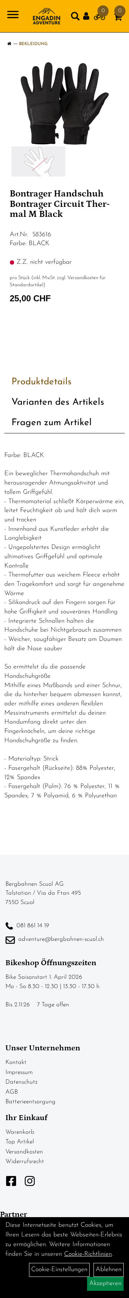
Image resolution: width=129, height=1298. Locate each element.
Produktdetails (41, 382)
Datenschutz (21, 1082)
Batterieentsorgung (30, 1102)
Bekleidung (33, 44)
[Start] (9, 44)
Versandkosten (24, 1152)
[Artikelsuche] (75, 18)
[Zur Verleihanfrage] (99, 18)
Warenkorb (19, 1132)
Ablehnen (108, 1270)
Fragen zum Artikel (51, 423)
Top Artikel (19, 1142)
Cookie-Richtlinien (88, 1254)
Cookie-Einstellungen (59, 1270)
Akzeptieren (105, 1283)
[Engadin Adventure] (46, 16)
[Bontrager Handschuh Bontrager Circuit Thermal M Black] (64, 103)
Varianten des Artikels (57, 402)
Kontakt (16, 1062)
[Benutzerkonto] (88, 16)
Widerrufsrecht (24, 1161)
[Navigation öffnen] (13, 16)
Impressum (19, 1072)
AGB (11, 1092)
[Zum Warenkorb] (118, 18)
